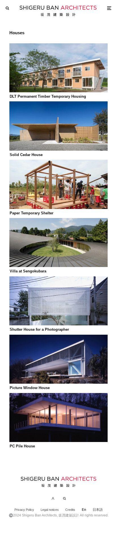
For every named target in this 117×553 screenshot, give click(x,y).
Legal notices (50, 509)
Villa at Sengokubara (28, 271)
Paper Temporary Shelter (31, 213)
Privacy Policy (24, 509)
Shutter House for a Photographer (39, 329)
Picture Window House (30, 388)
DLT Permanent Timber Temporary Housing (48, 96)
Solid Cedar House (26, 155)
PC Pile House (22, 446)
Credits (70, 509)
